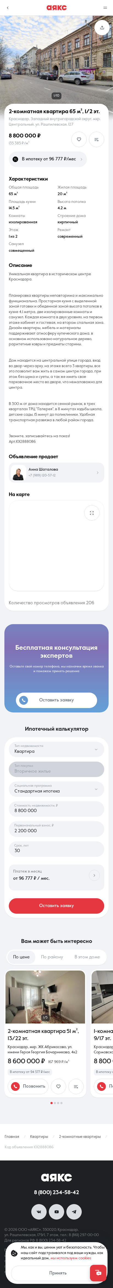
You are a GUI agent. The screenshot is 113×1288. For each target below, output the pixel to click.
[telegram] (74, 1212)
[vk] (39, 1212)
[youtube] (56, 1212)
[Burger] (105, 7)
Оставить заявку (56, 906)
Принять (58, 1273)
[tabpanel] (56, 1036)
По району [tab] (52, 957)
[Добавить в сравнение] (96, 139)
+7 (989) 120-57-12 (42, 475)
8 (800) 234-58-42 (56, 1193)
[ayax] (56, 1177)
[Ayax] (57, 7)
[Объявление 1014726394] (45, 1033)
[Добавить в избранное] (79, 139)
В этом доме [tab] (87, 957)
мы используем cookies (70, 1258)
